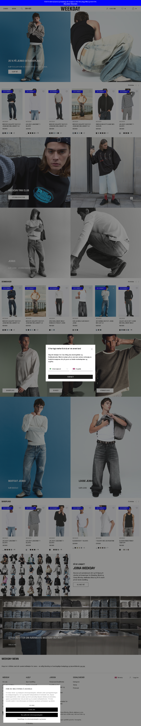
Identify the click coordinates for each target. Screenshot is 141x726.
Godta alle (32, 709)
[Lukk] (91, 349)
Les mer (31, 705)
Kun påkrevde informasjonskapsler (32, 715)
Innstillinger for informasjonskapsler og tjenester (32, 719)
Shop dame (67, 4)
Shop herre (74, 4)
